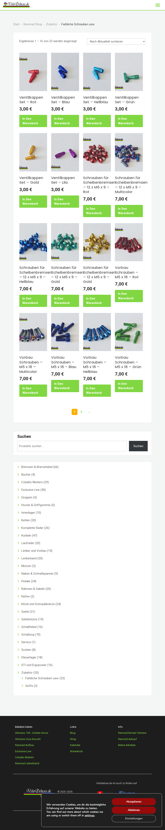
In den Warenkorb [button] (30, 121)
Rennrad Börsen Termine (132, 732)
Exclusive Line (23, 751)
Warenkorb (76, 751)
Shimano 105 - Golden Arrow (31, 732)
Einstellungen (133, 818)
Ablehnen (134, 810)
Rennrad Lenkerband (27, 763)
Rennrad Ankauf (127, 739)
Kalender (75, 745)
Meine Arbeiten (127, 745)
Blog (72, 732)
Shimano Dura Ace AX (28, 739)
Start (16, 24)
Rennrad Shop (33, 24)
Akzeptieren (133, 802)
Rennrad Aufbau (24, 745)
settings (89, 815)
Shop (73, 739)
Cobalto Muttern (24, 757)
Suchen (24, 436)
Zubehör (51, 24)
